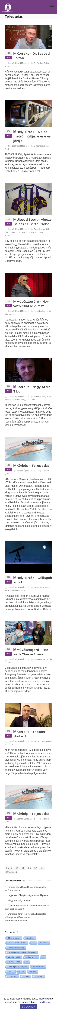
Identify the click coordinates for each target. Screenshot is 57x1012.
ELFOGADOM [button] (28, 1007)
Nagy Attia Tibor (28, 400)
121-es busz (12, 976)
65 (23, 868)
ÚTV (14, 66)
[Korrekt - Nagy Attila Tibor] (28, 370)
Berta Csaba (39, 229)
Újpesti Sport (24, 232)
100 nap (11, 971)
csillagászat (39, 587)
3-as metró (38, 146)
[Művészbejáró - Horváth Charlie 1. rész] (28, 633)
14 (43, 957)
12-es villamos (14, 957)
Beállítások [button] (44, 1002)
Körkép (46, 471)
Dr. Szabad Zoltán (41, 63)
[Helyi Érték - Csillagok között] (28, 557)
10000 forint (39, 976)
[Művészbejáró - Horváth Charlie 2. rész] (28, 285)
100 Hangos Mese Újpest (17, 967)
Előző (9, 868)
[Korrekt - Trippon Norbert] (28, 715)
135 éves (26, 976)
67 (35, 868)
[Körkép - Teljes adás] (28, 449)
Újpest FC (14, 232)
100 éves (32, 971)
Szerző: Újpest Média (17, 63)
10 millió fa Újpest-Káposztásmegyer (22, 952)
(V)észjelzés (30, 938)
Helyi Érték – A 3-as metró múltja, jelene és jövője (32, 136)
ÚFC (7, 232)
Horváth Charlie (41, 311)
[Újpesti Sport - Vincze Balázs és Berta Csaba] (28, 199)
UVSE (33, 232)
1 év (33, 943)
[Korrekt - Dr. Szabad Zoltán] (28, 37)
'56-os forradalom (14, 938)
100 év (21, 971)
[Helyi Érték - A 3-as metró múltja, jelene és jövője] (28, 113)
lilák (47, 229)
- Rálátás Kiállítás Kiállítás (17, 943)
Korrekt (8, 66)
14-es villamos (14, 962)
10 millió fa (44, 943)
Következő (11, 872)
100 (26, 962)
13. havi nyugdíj (31, 957)
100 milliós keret (38, 967)
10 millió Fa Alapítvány (16, 947)
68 (42, 868)
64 (17, 868)
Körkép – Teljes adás (33, 466)
